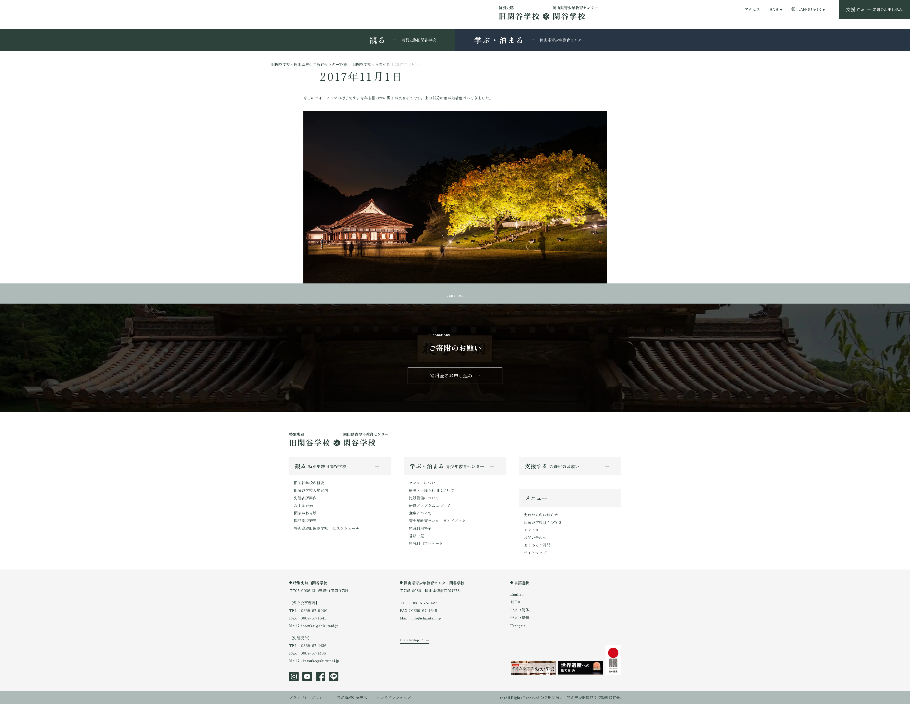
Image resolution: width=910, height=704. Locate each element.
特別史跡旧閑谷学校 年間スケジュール (326, 528)
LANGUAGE (809, 9)
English (516, 594)
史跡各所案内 (305, 498)
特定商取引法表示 (352, 697)
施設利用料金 (420, 528)
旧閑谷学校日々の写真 (543, 522)
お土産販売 (303, 505)
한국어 (516, 602)
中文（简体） (521, 609)
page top (455, 295)
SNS (774, 9)
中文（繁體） (521, 617)
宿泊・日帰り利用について (431, 490)
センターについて (424, 482)
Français (517, 625)
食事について (420, 513)
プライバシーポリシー (308, 697)
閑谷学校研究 (305, 520)
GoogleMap (409, 639)
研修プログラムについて (429, 505)
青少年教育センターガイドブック (437, 520)
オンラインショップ (394, 697)
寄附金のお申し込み (451, 375)
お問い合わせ (535, 537)
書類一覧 (416, 535)
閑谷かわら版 (305, 513)
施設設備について (424, 498)
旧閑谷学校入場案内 (311, 490)
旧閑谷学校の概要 (309, 482)
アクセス (752, 9)
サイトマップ (535, 552)
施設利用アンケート (426, 543)
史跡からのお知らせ (541, 514)
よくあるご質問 (537, 545)
